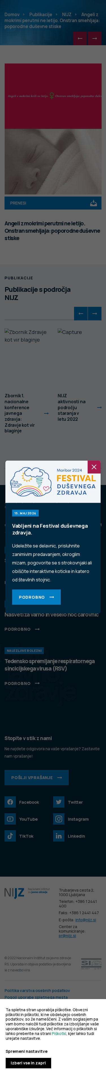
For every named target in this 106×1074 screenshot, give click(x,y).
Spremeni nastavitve (26, 1051)
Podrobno (32, 597)
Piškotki (59, 1033)
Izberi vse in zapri (28, 1063)
